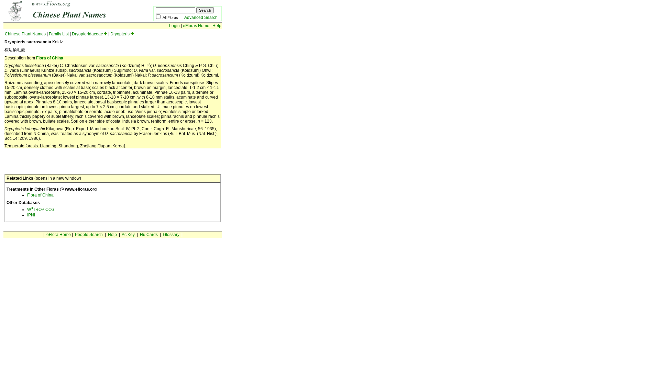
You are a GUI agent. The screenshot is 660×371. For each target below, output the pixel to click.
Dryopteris (120, 34)
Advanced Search (201, 17)
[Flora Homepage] (67, 20)
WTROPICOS (40, 209)
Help (216, 25)
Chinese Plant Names (25, 34)
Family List (59, 34)
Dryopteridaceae (87, 34)
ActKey (128, 234)
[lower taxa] (105, 34)
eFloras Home (196, 25)
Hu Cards (149, 234)
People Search (89, 234)
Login (174, 25)
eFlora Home (58, 234)
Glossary (171, 234)
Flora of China (49, 58)
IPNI (31, 215)
